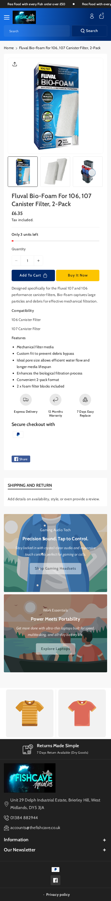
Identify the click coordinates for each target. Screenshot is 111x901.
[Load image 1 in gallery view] (23, 171)
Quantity (19, 249)
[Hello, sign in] (92, 16)
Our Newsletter (19, 850)
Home (9, 47)
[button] (8, 17)
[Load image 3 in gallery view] (88, 171)
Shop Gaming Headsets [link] (55, 568)
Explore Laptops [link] (55, 648)
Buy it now (78, 275)
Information (16, 840)
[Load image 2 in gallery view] (55, 171)
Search (92, 30)
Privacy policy (58, 894)
